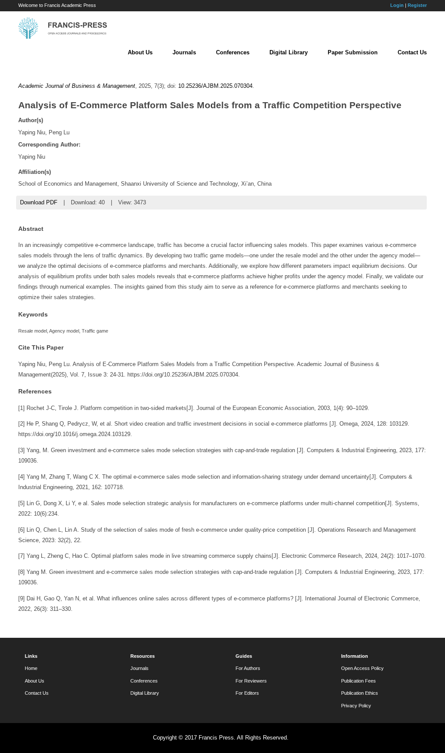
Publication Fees (358, 680)
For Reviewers (251, 680)
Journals (184, 52)
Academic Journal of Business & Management (76, 86)
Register (417, 5)
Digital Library (288, 52)
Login (397, 5)
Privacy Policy (356, 705)
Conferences (232, 52)
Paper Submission (353, 52)
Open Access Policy (362, 668)
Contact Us (412, 52)
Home (31, 668)
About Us (140, 52)
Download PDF (38, 202)
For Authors (248, 668)
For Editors (247, 693)
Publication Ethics (359, 693)
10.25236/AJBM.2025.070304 (215, 86)
